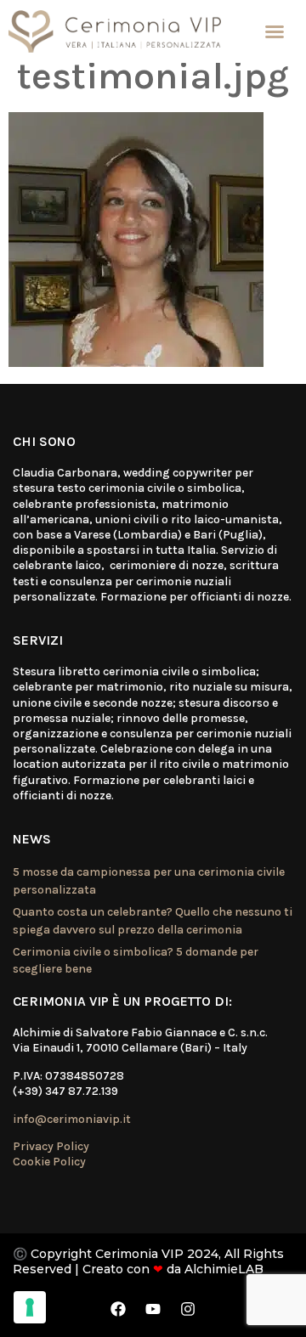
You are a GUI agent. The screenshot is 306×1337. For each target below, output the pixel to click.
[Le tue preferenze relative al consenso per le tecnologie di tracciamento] (30, 1307)
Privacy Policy (51, 1146)
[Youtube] (153, 1309)
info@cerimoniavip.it (72, 1119)
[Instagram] (188, 1309)
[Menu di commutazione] (274, 31)
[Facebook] (118, 1309)
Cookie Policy (49, 1161)
